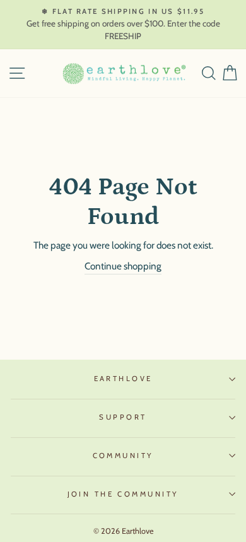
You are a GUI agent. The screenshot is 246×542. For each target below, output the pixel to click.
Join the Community (123, 494)
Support (122, 417)
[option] (123, 24)
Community (123, 455)
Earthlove (123, 378)
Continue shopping (123, 266)
